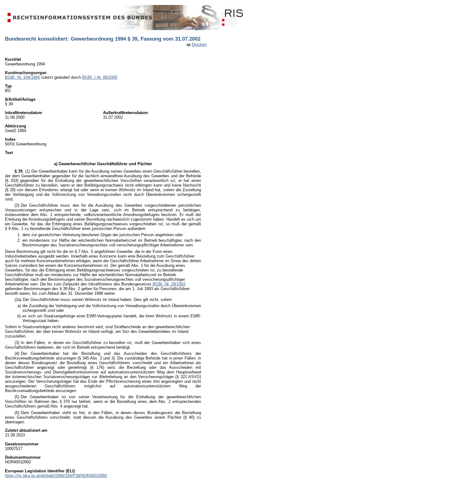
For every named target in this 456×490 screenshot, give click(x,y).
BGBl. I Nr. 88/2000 (99, 77)
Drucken (199, 44)
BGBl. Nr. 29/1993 (169, 284)
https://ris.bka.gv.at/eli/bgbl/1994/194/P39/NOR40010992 (56, 475)
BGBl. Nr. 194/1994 (22, 77)
